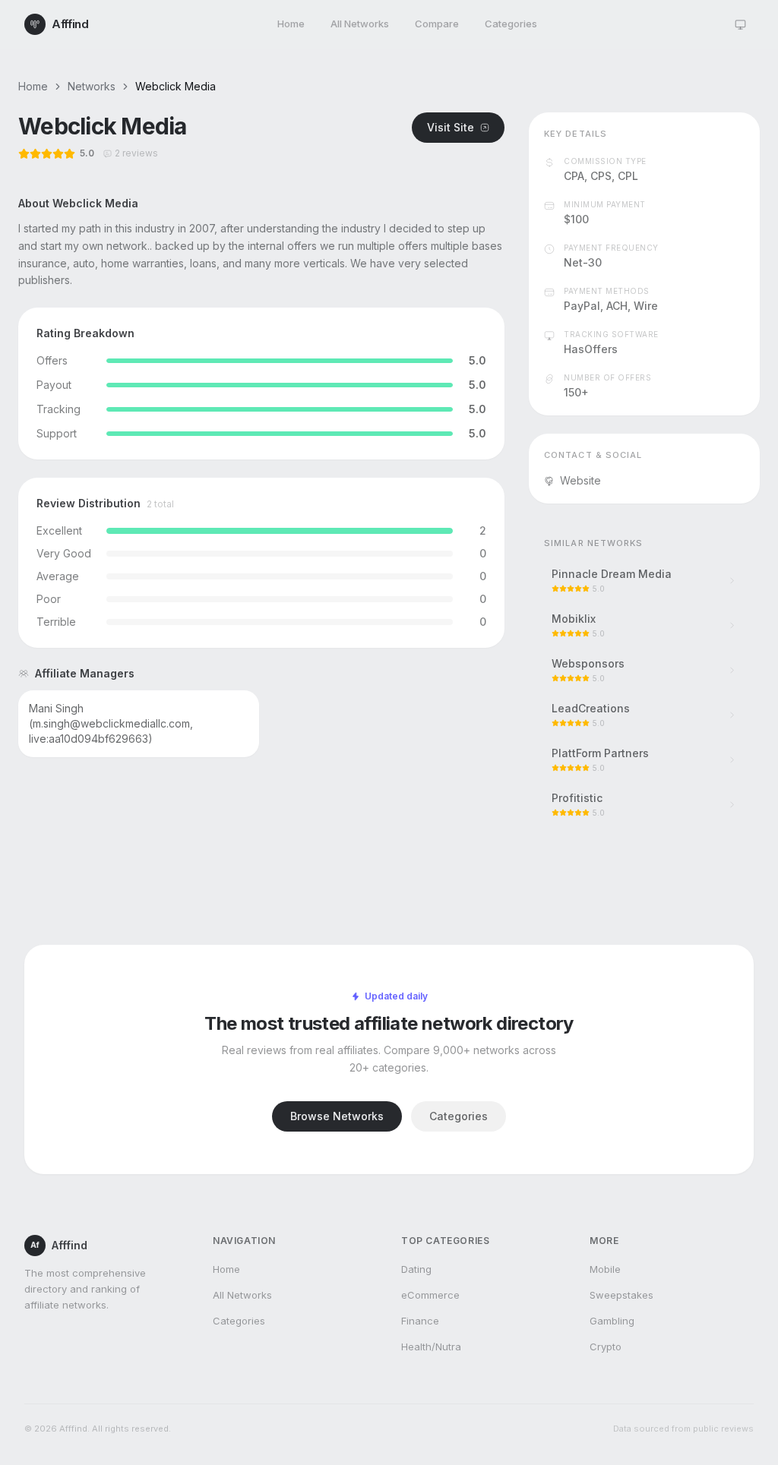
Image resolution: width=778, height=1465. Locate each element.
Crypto (605, 1346)
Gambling (612, 1321)
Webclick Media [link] (175, 86)
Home (291, 23)
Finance (420, 1321)
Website (580, 480)
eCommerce (430, 1295)
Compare (437, 23)
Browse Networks (337, 1116)
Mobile (605, 1269)
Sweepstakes (621, 1295)
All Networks (359, 23)
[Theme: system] (740, 24)
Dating (416, 1269)
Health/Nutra (431, 1346)
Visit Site (450, 127)
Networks (91, 86)
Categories (511, 23)
